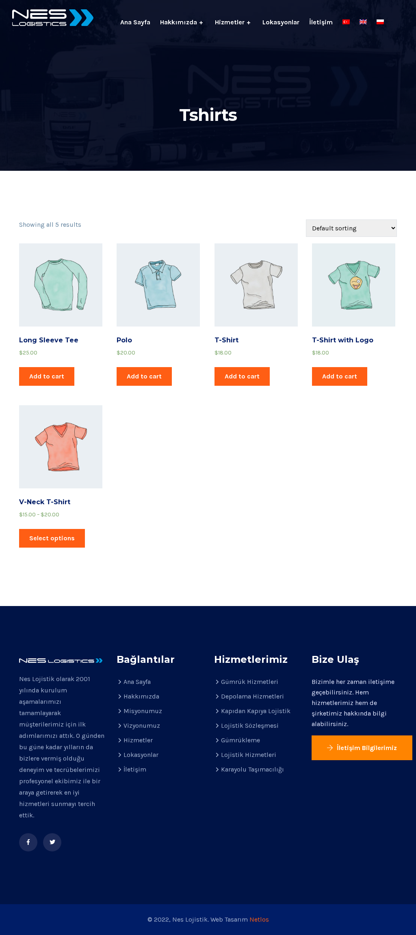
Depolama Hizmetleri (252, 696)
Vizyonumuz (142, 725)
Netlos (259, 919)
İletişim (321, 22)
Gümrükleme (240, 740)
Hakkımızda (178, 22)
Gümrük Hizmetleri (249, 682)
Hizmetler (230, 22)
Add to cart (46, 376)
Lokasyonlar (280, 22)
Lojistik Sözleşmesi (250, 725)
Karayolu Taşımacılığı (252, 769)
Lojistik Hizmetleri (248, 755)
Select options (52, 538)
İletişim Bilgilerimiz (366, 748)
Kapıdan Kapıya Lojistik (255, 711)
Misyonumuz (143, 711)
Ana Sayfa (135, 22)
